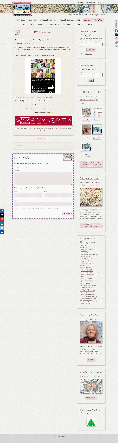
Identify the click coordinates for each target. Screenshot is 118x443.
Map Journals (84, 256)
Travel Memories (85, 258)
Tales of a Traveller (86, 287)
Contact (91, 24)
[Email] (2, 228)
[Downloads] (97, 112)
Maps (81, 265)
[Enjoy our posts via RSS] (116, 42)
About (25, 24)
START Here (20, 20)
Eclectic (30, 128)
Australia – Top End (86, 276)
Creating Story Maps (86, 249)
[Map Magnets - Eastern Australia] (97, 129)
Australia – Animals (86, 269)
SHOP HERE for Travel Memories (42, 20)
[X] (2, 215)
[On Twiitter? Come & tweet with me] (116, 46)
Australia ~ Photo (85, 278)
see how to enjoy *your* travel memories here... (91, 225)
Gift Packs (86, 137)
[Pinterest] (2, 219)
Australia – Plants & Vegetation (89, 272)
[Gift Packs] (86, 129)
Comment (17, 170)
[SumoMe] (2, 232)
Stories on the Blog (93, 20)
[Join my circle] (116, 34)
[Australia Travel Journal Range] (86, 112)
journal (46, 128)
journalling (50, 128)
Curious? (91, 360)
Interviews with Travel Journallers (89, 254)
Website (16, 200)
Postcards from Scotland (87, 298)
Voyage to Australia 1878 (86, 300)
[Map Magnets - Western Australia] (86, 147)
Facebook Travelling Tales (87, 285)
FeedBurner (89, 54)
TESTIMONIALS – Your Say (73, 24)
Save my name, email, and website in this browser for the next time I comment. (37, 208)
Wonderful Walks (85, 282)
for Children (84, 251)
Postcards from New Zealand (88, 296)
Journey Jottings (23, 4)
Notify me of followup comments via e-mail (27, 167)
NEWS (82, 262)
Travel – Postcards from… (86, 291)
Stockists (54, 24)
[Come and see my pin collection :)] (116, 38)
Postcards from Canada (87, 292)
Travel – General (84, 283)
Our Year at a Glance (86, 263)
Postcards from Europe (87, 294)
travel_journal (57, 128)
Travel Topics (84, 289)
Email (46, 191)
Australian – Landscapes (87, 280)
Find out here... (91, 397)
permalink (44, 130)
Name (16, 191)
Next (68, 145)
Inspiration (35, 128)
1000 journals (27, 43)
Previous (19, 145)
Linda (63, 128)
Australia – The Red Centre (88, 274)
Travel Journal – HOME (70, 20)
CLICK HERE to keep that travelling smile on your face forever (91, 164)
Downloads (42, 24)
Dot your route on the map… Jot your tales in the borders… (91, 182)
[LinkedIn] (2, 224)
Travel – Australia (84, 267)
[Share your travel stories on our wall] (116, 30)
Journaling (82, 247)
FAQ (32, 24)
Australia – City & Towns (87, 271)
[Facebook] (2, 211)
